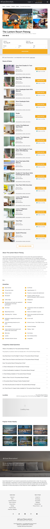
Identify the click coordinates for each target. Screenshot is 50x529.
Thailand (13, 6)
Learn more (32, 57)
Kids (34, 46)
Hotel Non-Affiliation (12, 509)
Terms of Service (12, 502)
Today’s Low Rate (41, 71)
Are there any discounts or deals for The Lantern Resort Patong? (19, 384)
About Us (12, 497)
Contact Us (37, 497)
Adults (19, 46)
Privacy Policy (12, 504)
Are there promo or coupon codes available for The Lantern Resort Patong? (21, 388)
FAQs (12, 499)
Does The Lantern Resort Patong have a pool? (14, 363)
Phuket (17, 6)
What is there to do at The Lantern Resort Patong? (16, 377)
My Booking (37, 499)
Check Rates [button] (40, 68)
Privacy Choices (36, 506)
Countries (8, 6)
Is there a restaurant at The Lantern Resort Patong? (16, 366)
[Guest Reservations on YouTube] (36, 514)
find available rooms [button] (25, 246)
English (29, 2)
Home (4, 6)
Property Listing (12, 507)
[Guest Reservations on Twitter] (19, 514)
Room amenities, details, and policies (23, 74)
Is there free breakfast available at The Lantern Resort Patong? (19, 370)
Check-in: (5, 41)
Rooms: (5, 46)
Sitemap (12, 506)
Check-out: (28, 41)
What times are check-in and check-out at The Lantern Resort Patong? (21, 359)
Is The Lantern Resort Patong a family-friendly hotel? (16, 381)
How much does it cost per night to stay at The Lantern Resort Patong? (21, 356)
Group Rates (37, 500)
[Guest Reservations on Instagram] (25, 514)
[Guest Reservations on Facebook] (13, 514)
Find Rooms (25, 51)
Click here (33, 485)
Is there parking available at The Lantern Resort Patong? (17, 374)
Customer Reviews (12, 500)
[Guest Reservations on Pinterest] (31, 514)
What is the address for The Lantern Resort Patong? (16, 348)
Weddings (38, 502)
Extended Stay (38, 504)
